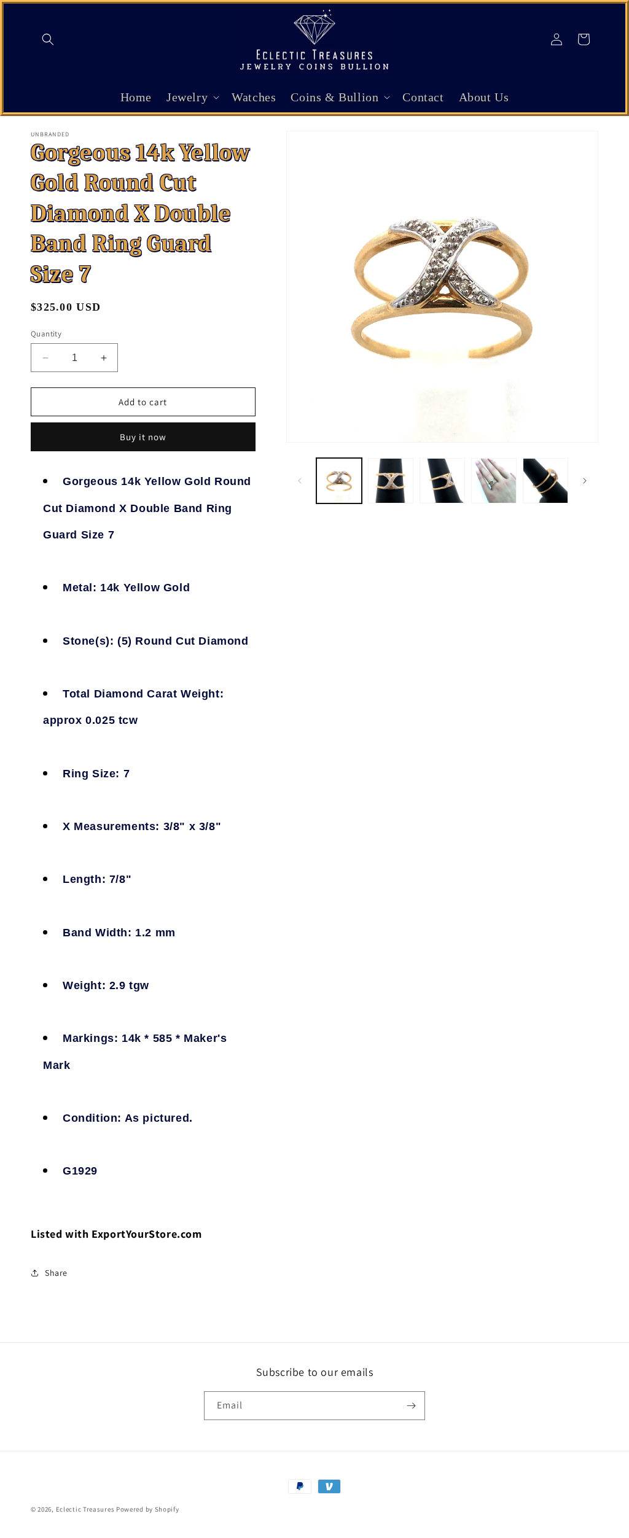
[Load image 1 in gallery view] (339, 480)
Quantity (46, 333)
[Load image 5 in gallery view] (545, 480)
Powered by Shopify (147, 1509)
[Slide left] (299, 480)
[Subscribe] (410, 1405)
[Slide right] (584, 480)
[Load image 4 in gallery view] (494, 480)
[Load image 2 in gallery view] (390, 480)
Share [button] (56, 1272)
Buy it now (143, 437)
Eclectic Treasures (85, 1509)
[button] (47, 39)
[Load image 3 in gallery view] (442, 480)
